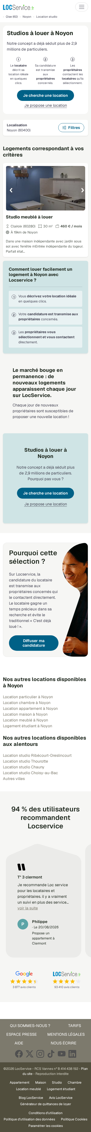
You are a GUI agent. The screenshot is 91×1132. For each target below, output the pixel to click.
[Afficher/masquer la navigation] (81, 6)
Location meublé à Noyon (25, 720)
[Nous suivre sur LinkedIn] (72, 1053)
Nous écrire (63, 1043)
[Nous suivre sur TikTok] (51, 1053)
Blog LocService (31, 1097)
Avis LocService (61, 1097)
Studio (57, 1082)
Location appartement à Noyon (30, 708)
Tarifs (74, 1025)
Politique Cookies (74, 1119)
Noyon (27, 17)
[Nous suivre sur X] (29, 1053)
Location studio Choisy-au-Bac (30, 772)
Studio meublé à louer (29, 217)
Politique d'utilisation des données (29, 1119)
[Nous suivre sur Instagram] (40, 1053)
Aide (19, 1043)
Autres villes (14, 778)
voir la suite (27, 908)
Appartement (19, 1082)
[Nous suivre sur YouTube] (61, 1053)
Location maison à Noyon (25, 714)
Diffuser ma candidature (34, 643)
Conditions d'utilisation (46, 1113)
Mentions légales (66, 1034)
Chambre (75, 1082)
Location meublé (28, 1089)
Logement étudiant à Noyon (27, 725)
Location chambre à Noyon (26, 702)
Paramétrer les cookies (45, 1126)
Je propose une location (45, 105)
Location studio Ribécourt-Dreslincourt (37, 755)
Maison (40, 1082)
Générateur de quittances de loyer (45, 1104)
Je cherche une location (45, 95)
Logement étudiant (61, 1089)
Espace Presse (21, 1034)
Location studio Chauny (23, 767)
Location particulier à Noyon (28, 696)
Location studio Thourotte (25, 761)
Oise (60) (12, 17)
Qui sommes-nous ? (30, 1025)
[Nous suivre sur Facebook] (19, 1053)
